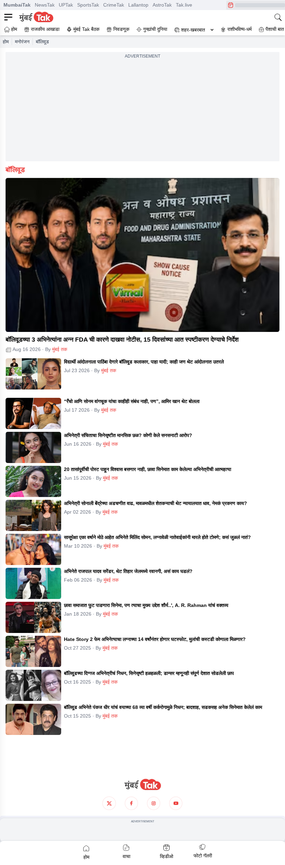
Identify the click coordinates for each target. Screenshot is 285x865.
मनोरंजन (22, 41)
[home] (142, 784)
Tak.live (184, 5)
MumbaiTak (17, 5)
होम (6, 41)
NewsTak (45, 5)
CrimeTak (113, 5)
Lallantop (138, 5)
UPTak (66, 5)
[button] (142, 255)
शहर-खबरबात (193, 30)
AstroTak (162, 5)
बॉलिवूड (42, 41)
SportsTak (88, 5)
